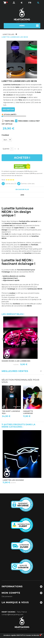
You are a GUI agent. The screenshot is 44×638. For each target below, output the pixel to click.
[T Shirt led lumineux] (11, 397)
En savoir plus (22, 189)
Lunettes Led (9, 34)
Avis (22, 195)
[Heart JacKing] (22, 15)
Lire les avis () (10, 184)
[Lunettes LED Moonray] (22, 454)
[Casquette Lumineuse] (32, 397)
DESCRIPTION (8, 109)
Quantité (6, 149)
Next (37, 339)
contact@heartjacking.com (12, 614)
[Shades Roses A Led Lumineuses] (20, 337)
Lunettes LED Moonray (13, 480)
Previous (3, 339)
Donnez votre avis (27, 184)
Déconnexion (7, 596)
